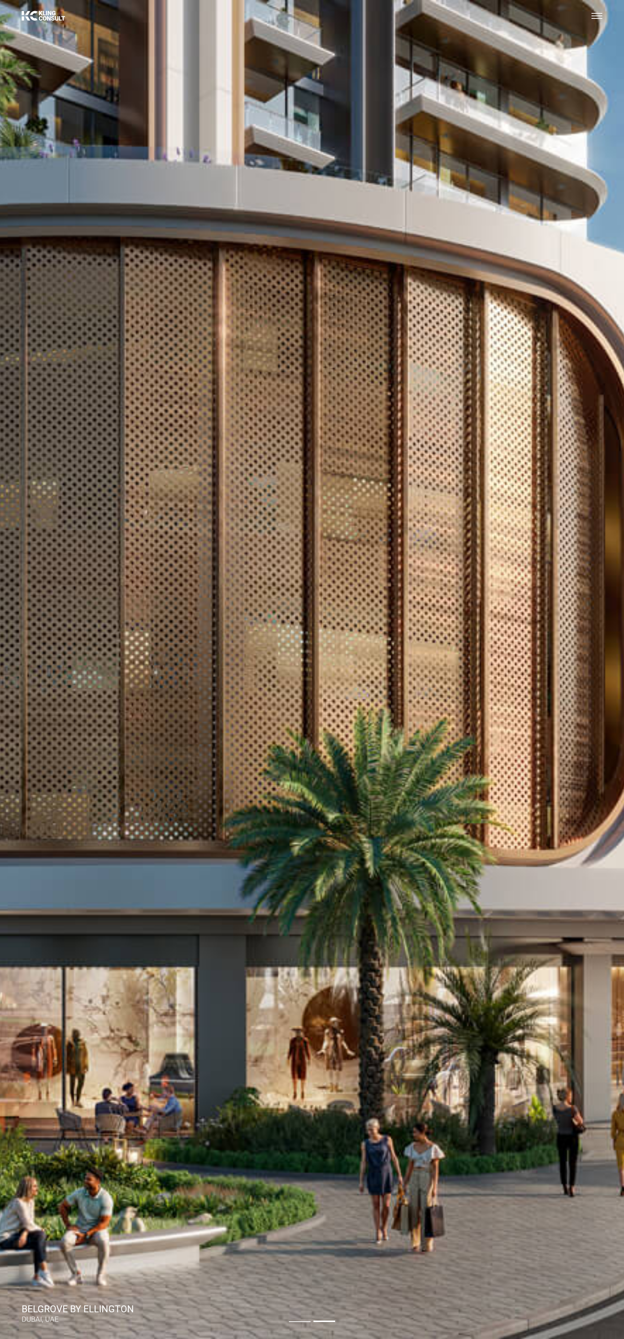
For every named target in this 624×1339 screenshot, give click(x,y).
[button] (300, 1321)
